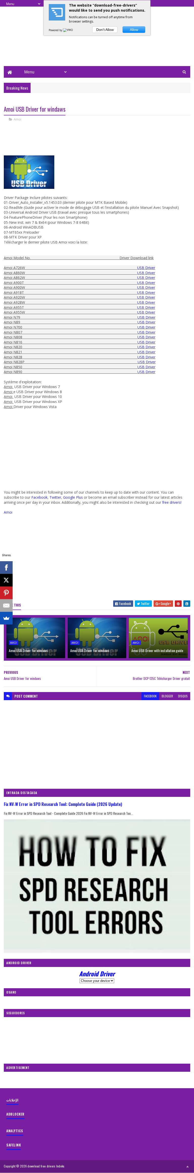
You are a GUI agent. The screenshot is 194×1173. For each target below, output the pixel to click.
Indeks (60, 1166)
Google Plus (73, 497)
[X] (6, 580)
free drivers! (171, 502)
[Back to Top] (187, 1166)
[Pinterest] (6, 592)
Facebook (39, 497)
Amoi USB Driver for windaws (28, 650)
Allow (134, 30)
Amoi (17, 119)
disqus (183, 696)
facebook (150, 696)
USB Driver (146, 267)
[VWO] (68, 30)
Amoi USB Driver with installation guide (157, 650)
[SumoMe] (6, 618)
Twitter (55, 497)
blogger (167, 696)
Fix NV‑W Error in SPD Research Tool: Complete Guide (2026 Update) (63, 804)
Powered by (56, 30)
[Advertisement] (97, 49)
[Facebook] (6, 567)
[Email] (6, 605)
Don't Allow (105, 30)
